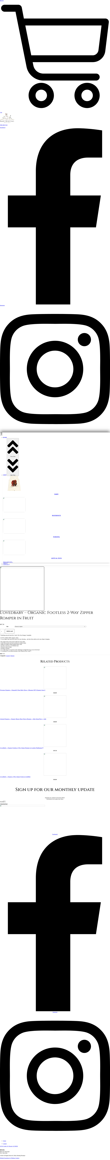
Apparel (8, 655)
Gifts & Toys (56, 558)
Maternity (56, 515)
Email (1, 801)
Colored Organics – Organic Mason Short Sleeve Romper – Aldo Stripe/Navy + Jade (23, 719)
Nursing (56, 537)
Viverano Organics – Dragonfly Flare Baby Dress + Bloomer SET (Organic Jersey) (22, 690)
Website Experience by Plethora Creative (9, 1158)
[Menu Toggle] (1, 434)
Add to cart (10, 631)
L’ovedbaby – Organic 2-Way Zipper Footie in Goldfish (15, 776)
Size (7, 626)
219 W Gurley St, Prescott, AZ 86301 (9, 1146)
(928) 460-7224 (3, 125)
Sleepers (12, 655)
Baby (56, 494)
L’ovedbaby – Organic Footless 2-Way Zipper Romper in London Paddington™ (21, 748)
